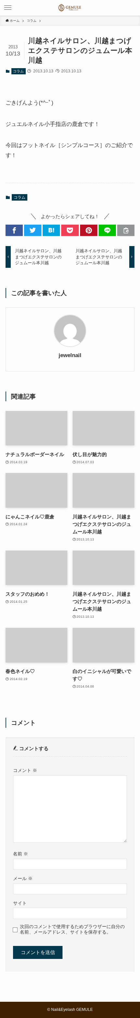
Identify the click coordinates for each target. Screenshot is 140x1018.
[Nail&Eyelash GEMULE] (70, 8)
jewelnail (70, 355)
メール (23, 878)
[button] (8, 8)
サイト (20, 903)
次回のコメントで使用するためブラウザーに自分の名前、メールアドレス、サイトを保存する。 (72, 929)
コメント (25, 770)
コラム (18, 71)
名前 (20, 853)
